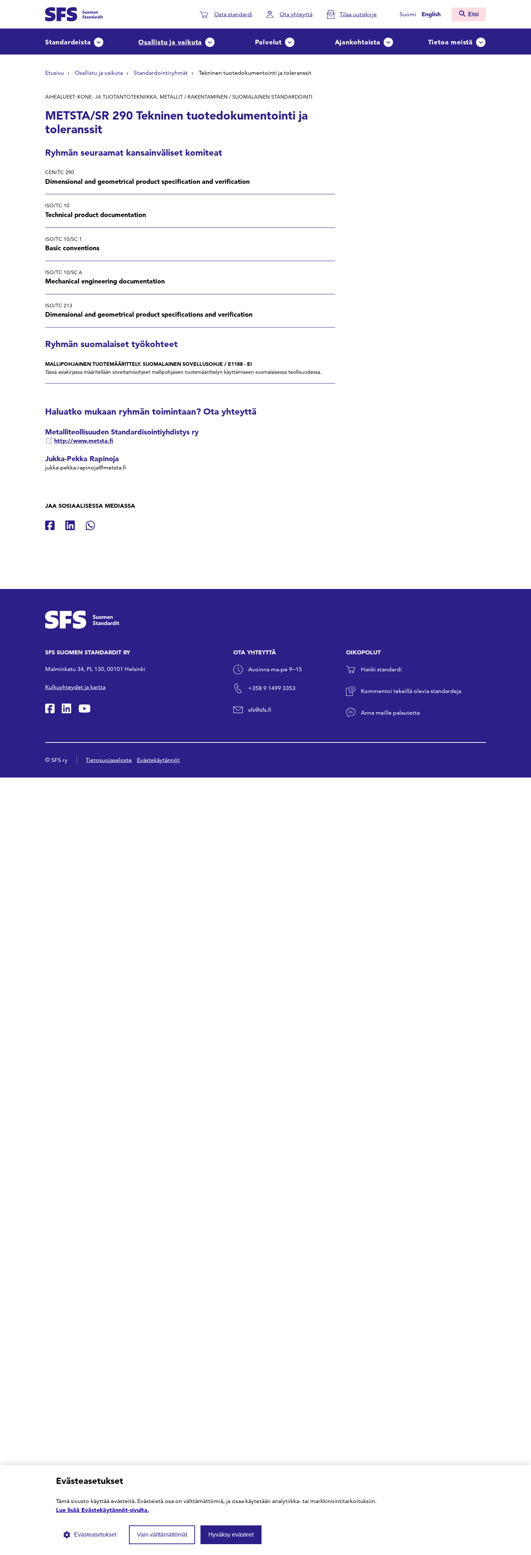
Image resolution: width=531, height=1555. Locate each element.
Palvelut (268, 42)
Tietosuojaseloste (109, 760)
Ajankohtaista (357, 42)
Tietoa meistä (450, 42)
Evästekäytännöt (158, 760)
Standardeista (68, 42)
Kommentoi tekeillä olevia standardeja (411, 691)
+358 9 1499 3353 (271, 688)
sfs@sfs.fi (259, 709)
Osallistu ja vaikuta (170, 42)
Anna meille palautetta (390, 712)
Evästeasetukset (95, 1535)
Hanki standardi (381, 669)
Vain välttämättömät (162, 1535)
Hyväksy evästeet (231, 1535)
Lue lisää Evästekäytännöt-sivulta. (102, 1509)
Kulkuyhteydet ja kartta (75, 687)
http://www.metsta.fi (83, 440)
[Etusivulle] (74, 13)
